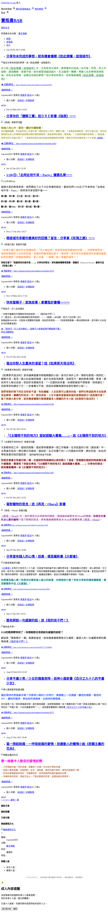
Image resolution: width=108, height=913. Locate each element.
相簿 (8, 39)
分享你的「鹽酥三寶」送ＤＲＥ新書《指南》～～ (41, 116)
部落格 (9, 42)
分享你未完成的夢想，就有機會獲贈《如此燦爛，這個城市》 (49, 56)
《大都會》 (6, 568)
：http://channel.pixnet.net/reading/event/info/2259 (27, 271)
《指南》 (99, 138)
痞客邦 (23, 95)
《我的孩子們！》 (19, 641)
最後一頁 (15, 800)
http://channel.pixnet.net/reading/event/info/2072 (27, 712)
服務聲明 (79, 877)
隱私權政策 (69, 877)
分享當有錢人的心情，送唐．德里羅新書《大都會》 (42, 556)
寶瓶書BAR (12, 20)
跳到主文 (5, 28)
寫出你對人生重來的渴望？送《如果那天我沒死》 (41, 363)
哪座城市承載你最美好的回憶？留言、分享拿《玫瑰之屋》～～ (50, 238)
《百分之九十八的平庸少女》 (78, 707)
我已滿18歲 (6, 909)
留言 (29, 95)
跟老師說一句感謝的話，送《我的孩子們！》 (38, 620)
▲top (3, 105)
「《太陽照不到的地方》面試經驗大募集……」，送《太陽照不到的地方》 (56, 435)
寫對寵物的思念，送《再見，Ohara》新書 (36, 504)
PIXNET (34, 877)
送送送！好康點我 (25, 100)
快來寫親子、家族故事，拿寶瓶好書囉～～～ (38, 302)
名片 (8, 45)
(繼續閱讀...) (6, 90)
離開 (15, 909)
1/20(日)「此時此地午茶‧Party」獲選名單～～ (39, 175)
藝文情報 (22, 33)
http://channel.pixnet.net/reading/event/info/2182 (27, 473)
